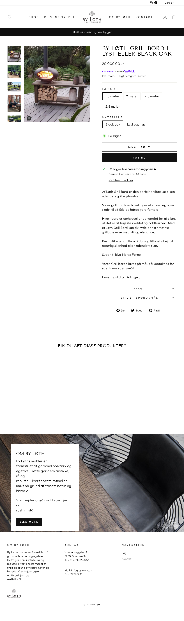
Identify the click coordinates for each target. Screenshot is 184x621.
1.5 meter (112, 96)
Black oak (112, 124)
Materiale (112, 117)
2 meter (132, 96)
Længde (110, 89)
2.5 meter (152, 96)
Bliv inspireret (59, 17)
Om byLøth (119, 17)
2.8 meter (112, 106)
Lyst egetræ (136, 124)
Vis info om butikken (121, 180)
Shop (34, 17)
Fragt (120, 76)
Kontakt (144, 17)
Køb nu (139, 157)
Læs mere (29, 521)
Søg (124, 553)
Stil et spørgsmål (139, 297)
